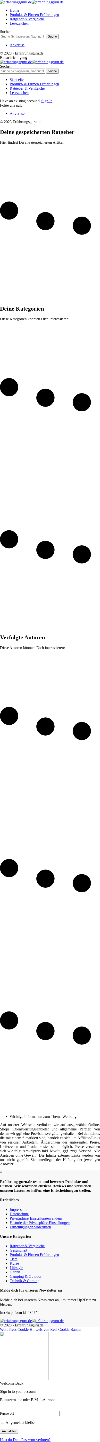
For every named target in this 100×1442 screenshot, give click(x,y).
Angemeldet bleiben (20, 1422)
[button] (36, 1218)
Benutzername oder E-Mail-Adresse (27, 1400)
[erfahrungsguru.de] (32, 2)
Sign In (46, 101)
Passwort (7, 1413)
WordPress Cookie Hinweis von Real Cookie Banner (41, 1329)
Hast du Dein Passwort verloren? (25, 1440)
